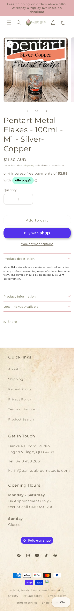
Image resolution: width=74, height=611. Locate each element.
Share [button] (12, 322)
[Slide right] (46, 111)
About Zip (16, 369)
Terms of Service (21, 409)
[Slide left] (27, 111)
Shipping (29, 165)
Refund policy (32, 595)
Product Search (21, 419)
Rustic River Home (34, 590)
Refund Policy (19, 389)
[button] (9, 22)
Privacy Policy (19, 399)
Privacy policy (56, 595)
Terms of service (26, 602)
